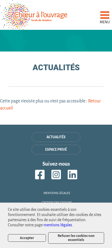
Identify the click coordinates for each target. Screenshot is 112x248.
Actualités (56, 137)
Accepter (27, 238)
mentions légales (56, 193)
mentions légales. (58, 225)
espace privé (56, 150)
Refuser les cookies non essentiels (76, 237)
